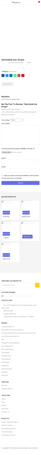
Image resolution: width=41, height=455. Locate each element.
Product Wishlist (7, 425)
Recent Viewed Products (9, 422)
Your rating (5, 120)
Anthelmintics (6, 356)
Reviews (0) (7, 84)
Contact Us (5, 412)
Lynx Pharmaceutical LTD (10, 336)
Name (4, 158)
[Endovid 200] (26, 205)
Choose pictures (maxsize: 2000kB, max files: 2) (18, 149)
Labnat (6, 238)
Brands (3, 405)
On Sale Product (7, 432)
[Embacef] (6, 205)
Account (4, 385)
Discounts (4, 409)
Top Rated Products (8, 435)
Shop (3, 402)
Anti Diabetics (6, 359)
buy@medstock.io (10, 314)
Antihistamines (6, 369)
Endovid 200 (26, 216)
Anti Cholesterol (7, 346)
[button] (38, 2)
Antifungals (5, 362)
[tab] (7, 84)
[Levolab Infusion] (27, 227)
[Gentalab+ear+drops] (6, 75)
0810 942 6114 (8, 311)
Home (3, 399)
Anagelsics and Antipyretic (10, 343)
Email (3, 167)
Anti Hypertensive (7, 349)
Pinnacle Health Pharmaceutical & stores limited (18, 333)
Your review (6, 123)
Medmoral (6, 259)
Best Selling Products (8, 429)
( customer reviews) (16, 62)
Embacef (6, 216)
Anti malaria (5, 353)
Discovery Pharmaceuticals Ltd (12, 330)
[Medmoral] (6, 247)
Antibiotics (5, 366)
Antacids (4, 372)
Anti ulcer (4, 375)
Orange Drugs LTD (7, 327)
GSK (2, 340)
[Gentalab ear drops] (2, 75)
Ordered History (6, 389)
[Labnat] (6, 226)
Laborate (13, 71)
